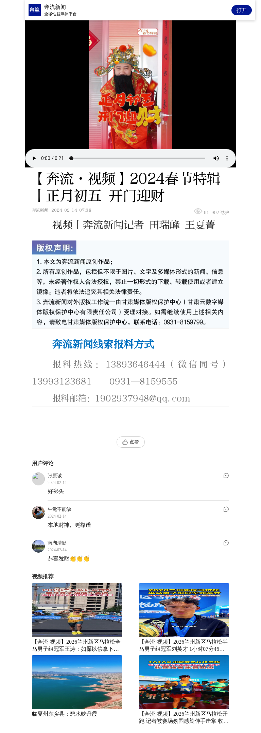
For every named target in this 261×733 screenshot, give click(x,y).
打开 (242, 10)
